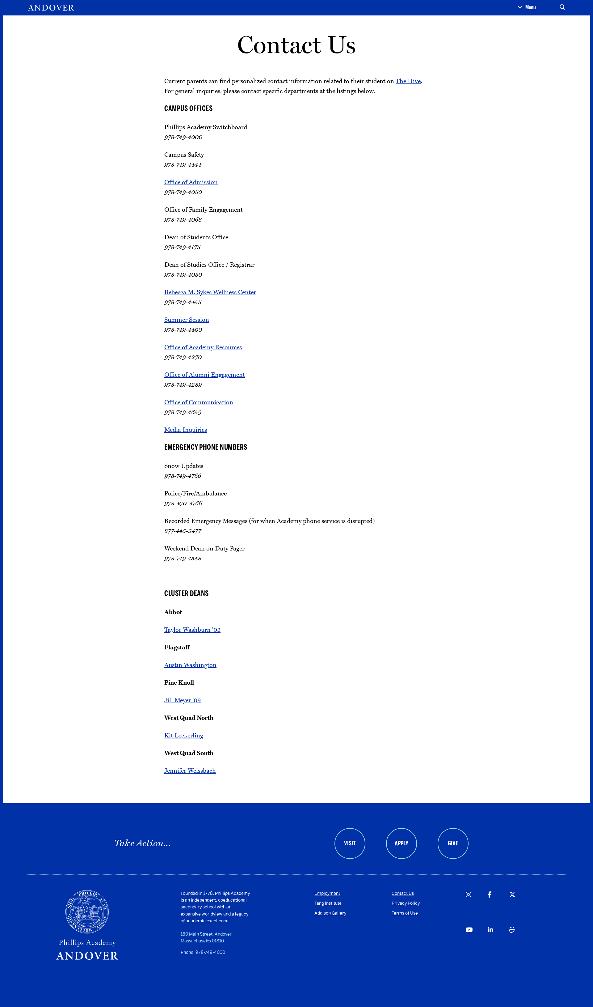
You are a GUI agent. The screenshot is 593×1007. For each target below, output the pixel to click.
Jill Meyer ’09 (182, 700)
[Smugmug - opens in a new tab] (520, 943)
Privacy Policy (406, 903)
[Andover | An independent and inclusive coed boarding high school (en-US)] (51, 8)
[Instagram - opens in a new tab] (476, 907)
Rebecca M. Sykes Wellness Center (210, 292)
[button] (527, 8)
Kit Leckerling (183, 735)
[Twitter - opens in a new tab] (520, 907)
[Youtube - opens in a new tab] (476, 943)
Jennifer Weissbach (190, 771)
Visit (350, 843)
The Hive (408, 81)
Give (453, 843)
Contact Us (403, 893)
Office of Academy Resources (203, 347)
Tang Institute (328, 903)
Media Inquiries (185, 430)
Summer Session (186, 320)
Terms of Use (405, 913)
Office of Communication (198, 402)
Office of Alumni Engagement (204, 375)
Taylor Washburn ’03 (192, 630)
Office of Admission (191, 182)
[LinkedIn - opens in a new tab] (498, 943)
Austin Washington (190, 665)
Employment (327, 893)
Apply (401, 843)
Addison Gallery (330, 913)
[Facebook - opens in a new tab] (498, 907)
